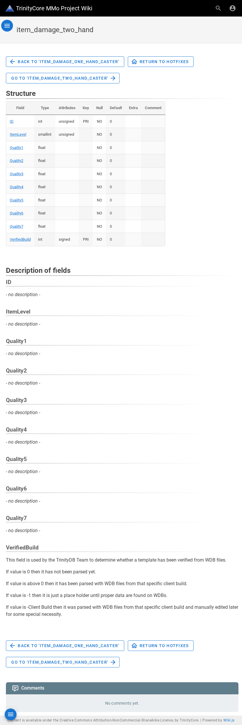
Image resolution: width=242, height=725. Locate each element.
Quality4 (16, 187)
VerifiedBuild (20, 239)
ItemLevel (18, 134)
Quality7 (16, 226)
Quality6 (16, 213)
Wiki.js (229, 720)
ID (12, 121)
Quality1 (16, 147)
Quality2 (16, 160)
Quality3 (16, 174)
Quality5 (16, 200)
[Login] (232, 8)
